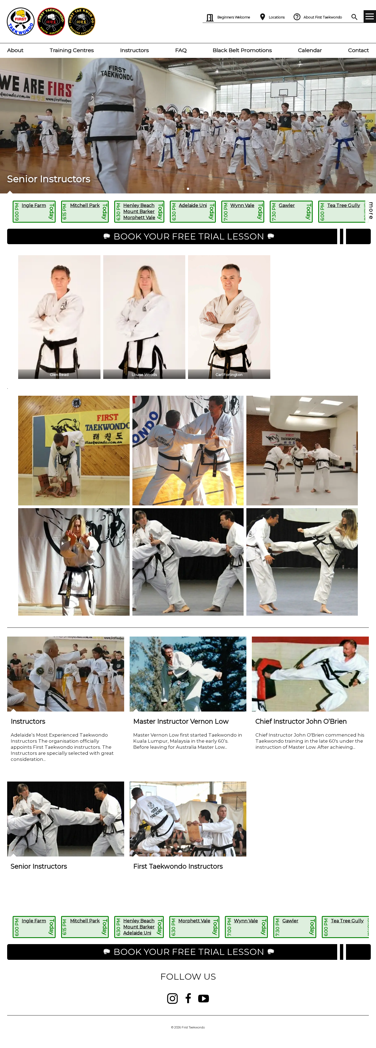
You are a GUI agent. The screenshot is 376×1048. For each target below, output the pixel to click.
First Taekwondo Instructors (178, 866)
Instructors (134, 50)
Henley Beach (138, 205)
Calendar (310, 50)
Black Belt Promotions (242, 50)
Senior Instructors (39, 866)
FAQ (181, 50)
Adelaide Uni (193, 205)
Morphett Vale (139, 217)
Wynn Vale (242, 205)
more (371, 211)
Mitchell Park (85, 205)
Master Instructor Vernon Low (181, 721)
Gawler (287, 205)
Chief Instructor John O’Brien (301, 721)
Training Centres (72, 50)
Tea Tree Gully (343, 205)
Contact (358, 50)
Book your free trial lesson (188, 236)
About (15, 50)
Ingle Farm (34, 205)
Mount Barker (139, 211)
